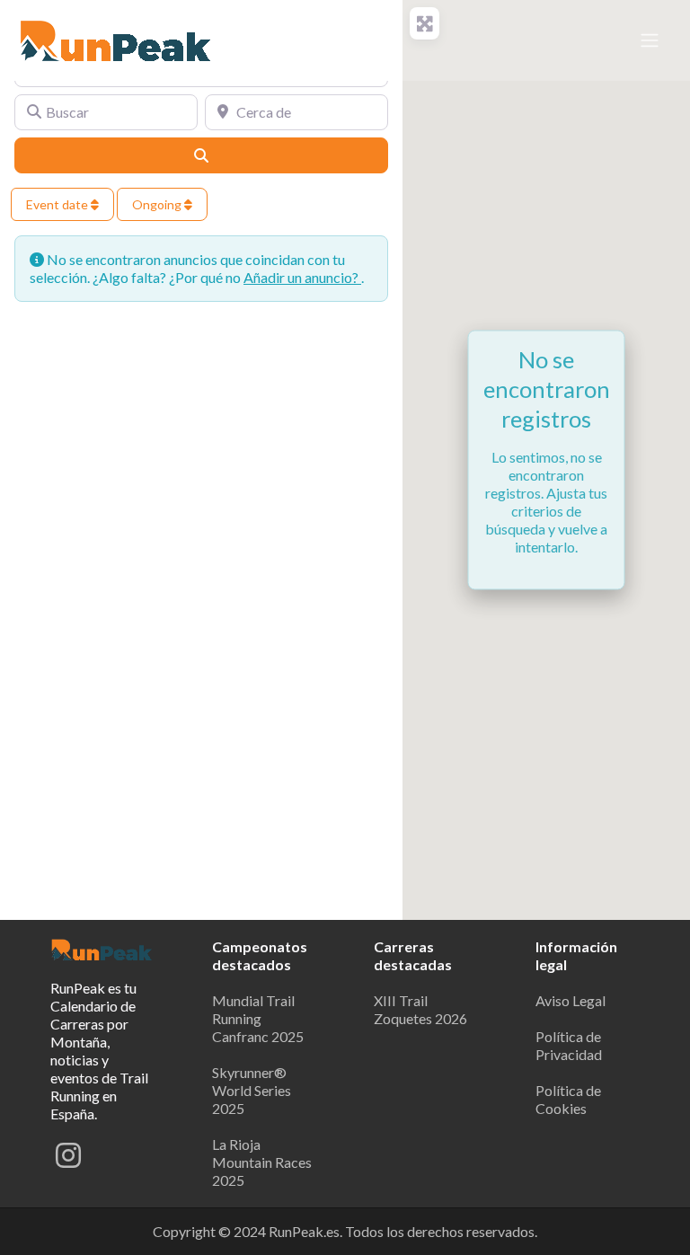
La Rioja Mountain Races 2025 (262, 1162)
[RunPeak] (117, 38)
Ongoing (158, 204)
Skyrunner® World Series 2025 (251, 1090)
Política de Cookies (568, 1099)
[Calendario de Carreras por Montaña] (102, 947)
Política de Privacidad (568, 1045)
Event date (58, 204)
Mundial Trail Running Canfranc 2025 (258, 1018)
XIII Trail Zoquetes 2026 (420, 1009)
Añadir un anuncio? (302, 277)
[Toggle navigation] (649, 40)
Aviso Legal (570, 1000)
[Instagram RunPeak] (68, 1160)
